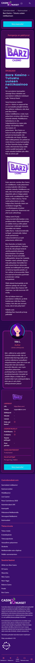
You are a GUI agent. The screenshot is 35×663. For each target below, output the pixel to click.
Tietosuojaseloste (7, 539)
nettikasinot (21, 609)
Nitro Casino (5, 577)
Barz (9, 104)
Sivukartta (4, 546)
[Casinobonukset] (13, 3)
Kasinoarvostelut (6, 489)
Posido (3, 588)
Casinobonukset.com (7, 607)
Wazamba (4, 573)
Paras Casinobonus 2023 (9, 501)
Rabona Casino (6, 585)
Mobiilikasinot (5, 493)
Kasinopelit (5, 508)
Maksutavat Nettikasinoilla (9, 512)
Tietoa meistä (5, 531)
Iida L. (18, 341)
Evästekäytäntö (6, 535)
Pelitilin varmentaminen (9, 554)
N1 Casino (4, 569)
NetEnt (15, 460)
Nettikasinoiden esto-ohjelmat (11, 550)
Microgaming (8, 460)
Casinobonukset (9, 10)
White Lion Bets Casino (9, 565)
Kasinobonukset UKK (8, 505)
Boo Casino (5, 592)
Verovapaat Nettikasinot (9, 516)
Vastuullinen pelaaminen (9, 543)
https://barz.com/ (19, 406)
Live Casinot (5, 497)
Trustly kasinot (8, 453)
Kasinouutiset (22, 10)
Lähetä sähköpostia (17, 348)
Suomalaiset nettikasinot (9, 485)
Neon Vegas (5, 581)
